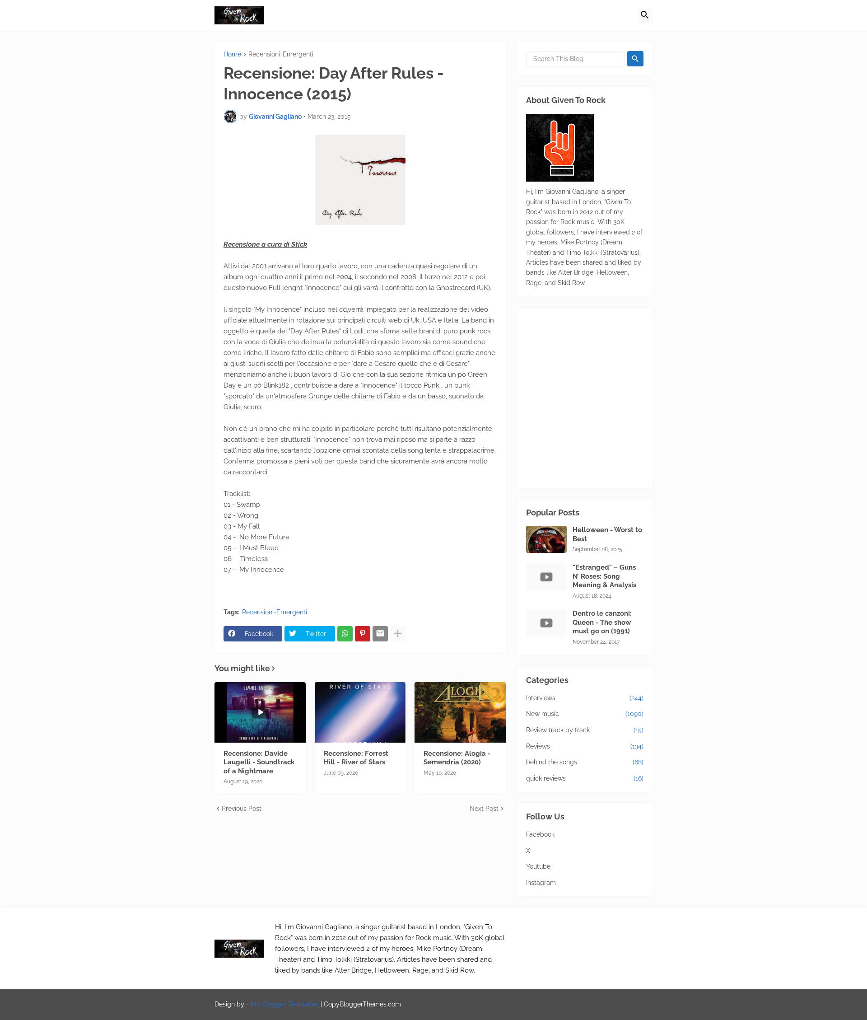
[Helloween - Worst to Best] (546, 539)
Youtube (538, 866)
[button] (645, 15)
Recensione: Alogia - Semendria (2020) (457, 758)
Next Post (484, 808)
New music (584, 713)
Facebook (540, 834)
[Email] (380, 633)
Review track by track (584, 730)
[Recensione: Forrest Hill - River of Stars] (360, 712)
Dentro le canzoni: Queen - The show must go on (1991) (602, 622)
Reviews (584, 746)
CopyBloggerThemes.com (362, 1004)
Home (232, 54)
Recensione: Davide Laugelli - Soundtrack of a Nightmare (259, 762)
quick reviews (584, 778)
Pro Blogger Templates (285, 1004)
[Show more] (398, 633)
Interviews (584, 698)
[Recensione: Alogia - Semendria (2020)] (460, 712)
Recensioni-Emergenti (280, 54)
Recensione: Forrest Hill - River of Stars (356, 758)
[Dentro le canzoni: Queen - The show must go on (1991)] (546, 622)
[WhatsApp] (345, 633)
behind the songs (584, 762)
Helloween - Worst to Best (607, 534)
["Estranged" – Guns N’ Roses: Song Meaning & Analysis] (546, 576)
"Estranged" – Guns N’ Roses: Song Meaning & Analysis (604, 576)
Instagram (541, 882)
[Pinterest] (362, 633)
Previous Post (241, 808)
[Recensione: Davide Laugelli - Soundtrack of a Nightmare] (260, 712)
